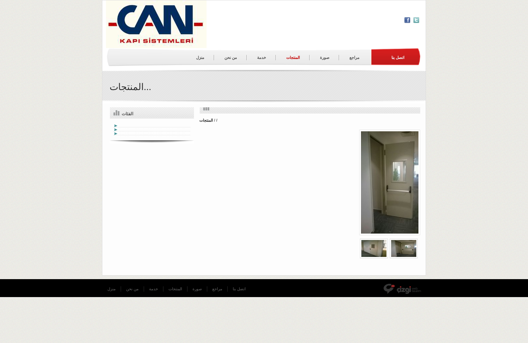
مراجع (354, 57)
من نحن (230, 57)
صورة (324, 57)
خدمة (261, 57)
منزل (200, 57)
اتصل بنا (239, 289)
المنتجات (293, 57)
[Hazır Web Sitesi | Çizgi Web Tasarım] (404, 289)
